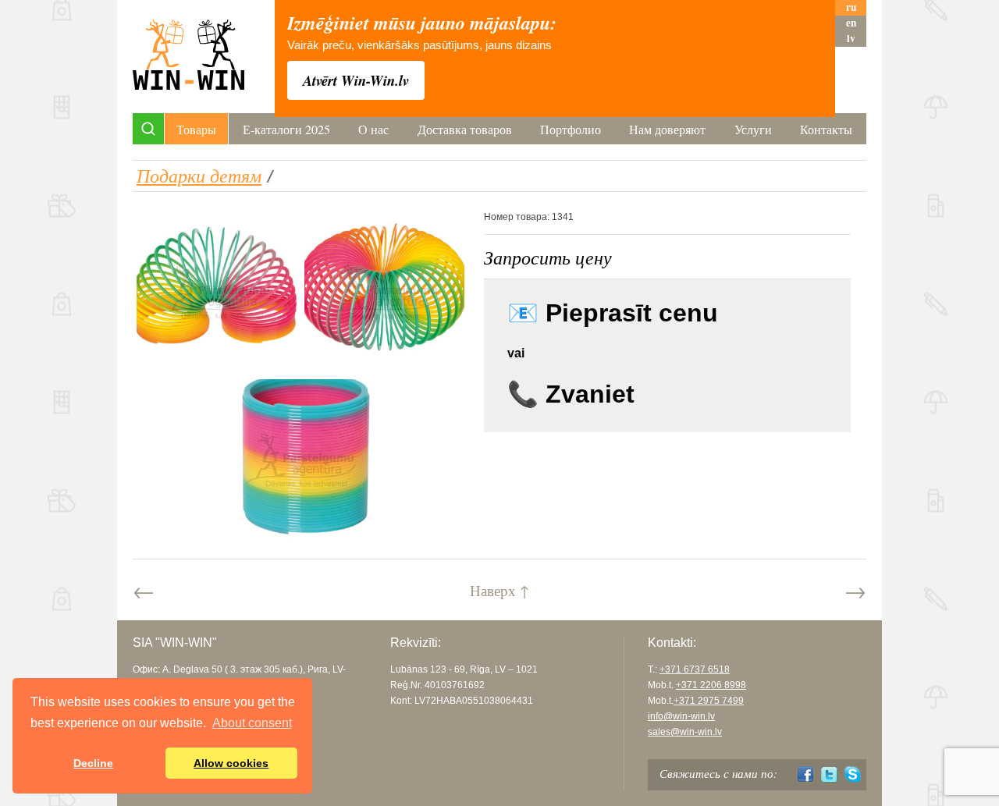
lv (851, 38)
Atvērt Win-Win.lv (356, 80)
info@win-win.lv (681, 716)
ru (851, 7)
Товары (196, 129)
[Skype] (852, 774)
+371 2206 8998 (711, 685)
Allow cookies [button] (231, 763)
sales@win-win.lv (685, 731)
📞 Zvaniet (571, 394)
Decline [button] (93, 763)
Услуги (753, 129)
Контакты (826, 129)
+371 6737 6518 (694, 669)
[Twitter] (829, 774)
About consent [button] (252, 723)
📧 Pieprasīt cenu (612, 313)
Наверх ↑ (499, 590)
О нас (373, 129)
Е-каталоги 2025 (286, 129)
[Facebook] (806, 774)
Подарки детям (199, 174)
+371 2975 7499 (709, 700)
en (851, 23)
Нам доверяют (667, 129)
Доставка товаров (465, 129)
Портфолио (570, 129)
